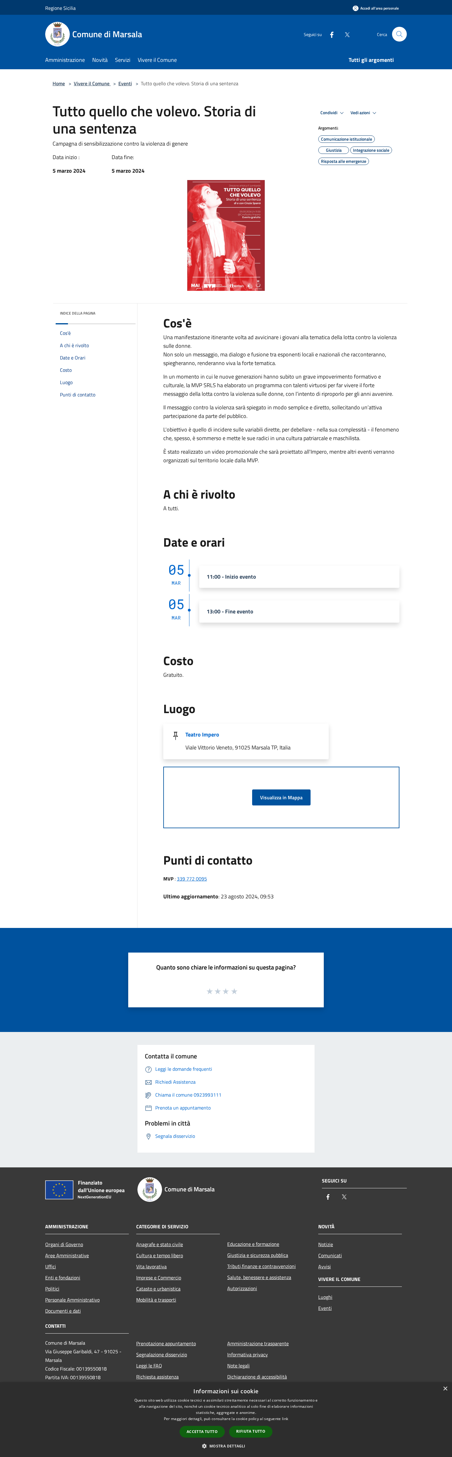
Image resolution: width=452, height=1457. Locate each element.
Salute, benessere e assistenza (259, 1277)
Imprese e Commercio (158, 1277)
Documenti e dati (63, 1311)
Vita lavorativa (151, 1266)
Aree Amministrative (67, 1255)
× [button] (445, 1389)
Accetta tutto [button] (202, 1431)
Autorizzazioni (242, 1288)
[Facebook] (329, 34)
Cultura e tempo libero (159, 1255)
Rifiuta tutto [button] (250, 1431)
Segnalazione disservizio (161, 1354)
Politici (52, 1288)
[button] (226, 1446)
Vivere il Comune (92, 83)
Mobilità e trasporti (156, 1299)
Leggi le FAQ (149, 1365)
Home (59, 83)
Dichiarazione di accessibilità (257, 1376)
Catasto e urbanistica (158, 1288)
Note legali (238, 1365)
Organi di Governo (64, 1244)
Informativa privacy (247, 1354)
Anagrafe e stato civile (159, 1244)
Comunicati (330, 1255)
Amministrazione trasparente (258, 1343)
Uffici (50, 1266)
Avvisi (324, 1266)
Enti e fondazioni (62, 1277)
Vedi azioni (361, 112)
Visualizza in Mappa (281, 797)
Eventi (125, 83)
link (285, 1418)
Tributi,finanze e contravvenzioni (261, 1266)
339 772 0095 (192, 878)
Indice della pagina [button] (77, 313)
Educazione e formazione (253, 1244)
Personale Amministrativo (72, 1299)
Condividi (329, 112)
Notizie (325, 1244)
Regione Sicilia (60, 8)
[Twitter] (345, 34)
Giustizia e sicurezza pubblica (257, 1255)
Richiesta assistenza (157, 1376)
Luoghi (325, 1297)
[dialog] (226, 1419)
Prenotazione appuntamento (166, 1343)
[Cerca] (399, 34)
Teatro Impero (202, 734)
